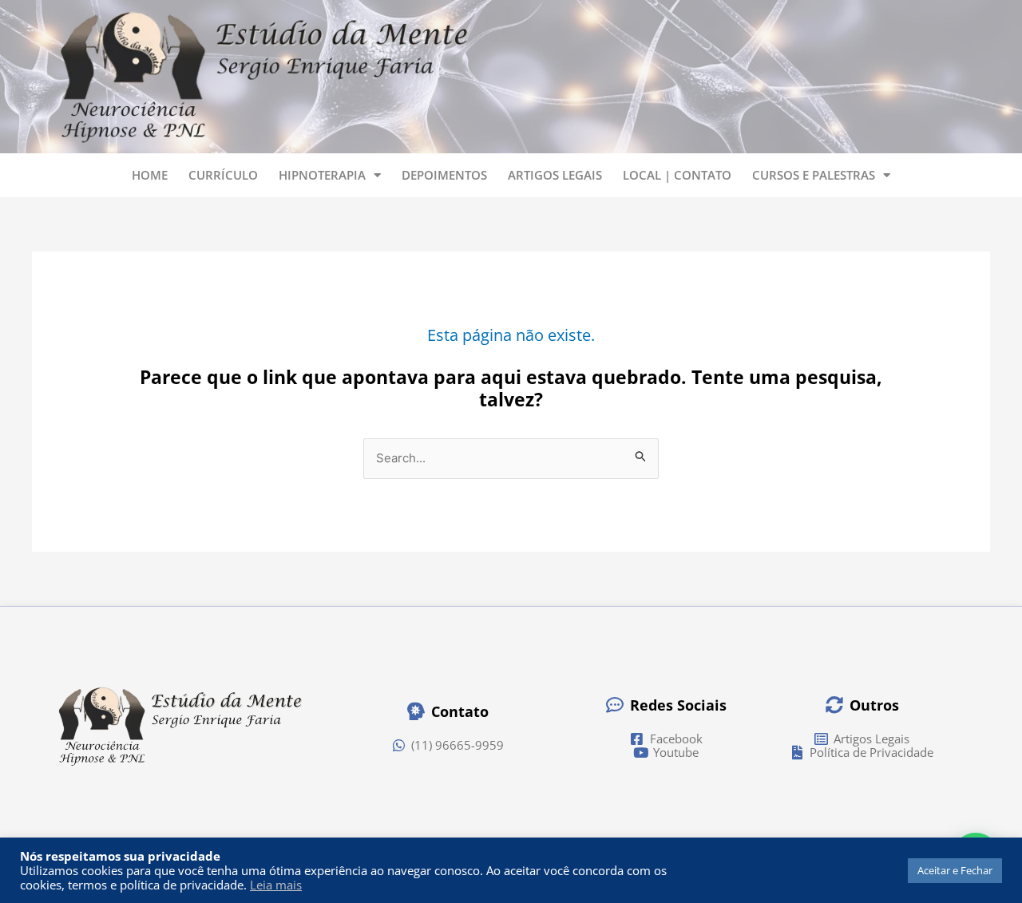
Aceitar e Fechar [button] (954, 870)
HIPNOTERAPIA (322, 175)
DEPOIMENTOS (444, 175)
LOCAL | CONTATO (677, 175)
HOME (150, 175)
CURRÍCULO (223, 175)
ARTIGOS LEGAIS (555, 175)
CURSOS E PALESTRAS (813, 175)
